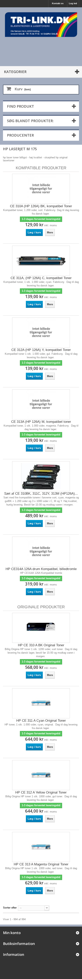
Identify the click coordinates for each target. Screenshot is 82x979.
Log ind (73, 3)
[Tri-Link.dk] (41, 24)
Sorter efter (10, 907)
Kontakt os (57, 3)
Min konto (12, 932)
